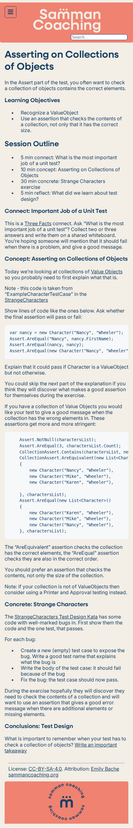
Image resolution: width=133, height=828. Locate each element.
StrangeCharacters (26, 300)
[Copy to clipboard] (121, 331)
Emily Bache (105, 769)
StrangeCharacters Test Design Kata (56, 617)
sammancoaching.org (33, 775)
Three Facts (37, 223)
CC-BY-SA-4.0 (45, 769)
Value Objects (106, 271)
